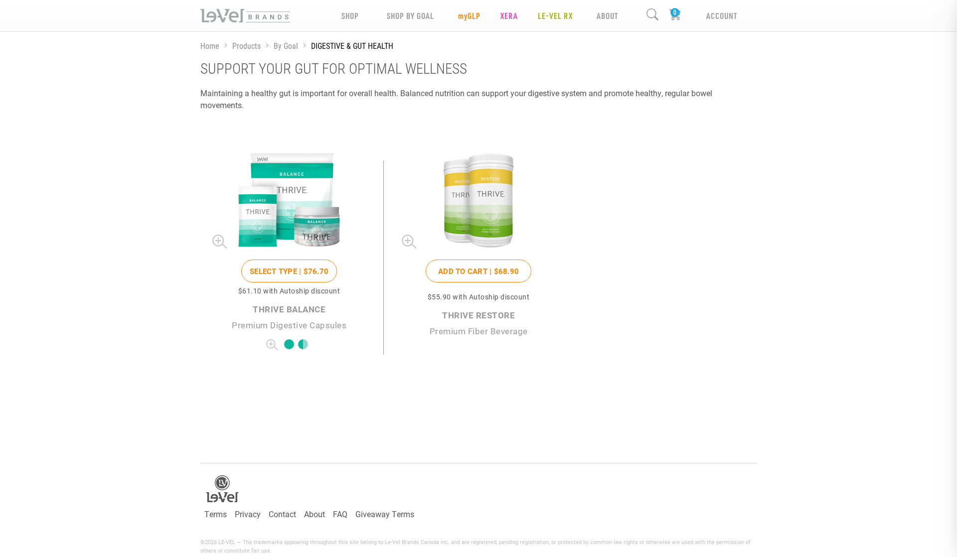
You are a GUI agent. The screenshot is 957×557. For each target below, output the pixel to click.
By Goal (286, 45)
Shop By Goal (410, 15)
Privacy (248, 514)
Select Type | (289, 271)
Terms (215, 514)
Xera (509, 15)
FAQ (340, 514)
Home (209, 45)
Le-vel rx (555, 15)
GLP (469, 15)
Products (246, 45)
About (314, 514)
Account (721, 15)
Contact (282, 514)
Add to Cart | (478, 271)
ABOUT (607, 15)
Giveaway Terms (384, 514)
